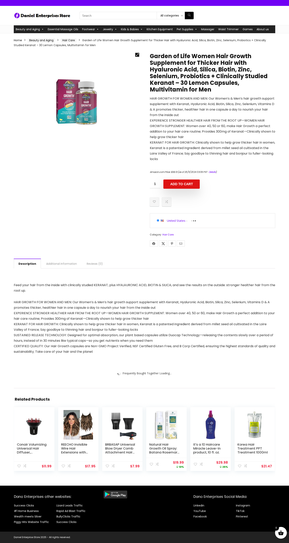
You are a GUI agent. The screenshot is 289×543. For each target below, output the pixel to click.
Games (248, 29)
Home (18, 40)
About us (263, 29)
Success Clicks (24, 505)
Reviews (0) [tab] (95, 264)
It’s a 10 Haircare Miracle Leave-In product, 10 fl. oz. (207, 448)
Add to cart (181, 184)
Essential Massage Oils (63, 29)
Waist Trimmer (228, 29)
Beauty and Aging (28, 29)
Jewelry (108, 29)
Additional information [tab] (61, 264)
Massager (207, 29)
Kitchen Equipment (160, 29)
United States (176, 221)
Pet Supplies (185, 29)
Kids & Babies (130, 29)
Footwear (88, 29)
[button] (137, 55)
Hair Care (68, 40)
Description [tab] (27, 264)
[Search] (189, 15)
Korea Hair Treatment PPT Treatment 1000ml (252, 448)
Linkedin (198, 505)
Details (212, 172)
